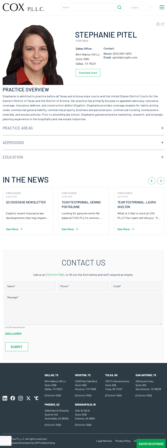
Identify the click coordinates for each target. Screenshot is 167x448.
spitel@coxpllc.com (124, 57)
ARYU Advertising (45, 442)
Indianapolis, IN (85, 404)
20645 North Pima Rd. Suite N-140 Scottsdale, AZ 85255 (57, 414)
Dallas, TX (51, 375)
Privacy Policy (123, 440)
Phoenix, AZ (52, 404)
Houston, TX (83, 375)
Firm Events (13, 193)
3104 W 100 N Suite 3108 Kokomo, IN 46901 (85, 414)
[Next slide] (160, 180)
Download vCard (88, 72)
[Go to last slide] (151, 180)
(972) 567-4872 (122, 53)
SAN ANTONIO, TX (146, 375)
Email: (108, 57)
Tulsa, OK (111, 375)
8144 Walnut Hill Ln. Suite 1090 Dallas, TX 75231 (88, 59)
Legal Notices (104, 440)
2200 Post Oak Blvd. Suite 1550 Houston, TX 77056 (86, 385)
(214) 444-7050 (55, 274)
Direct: (108, 53)
